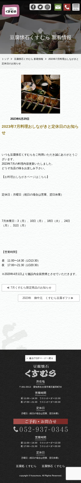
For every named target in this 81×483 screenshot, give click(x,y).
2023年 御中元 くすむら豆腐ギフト (46, 298)
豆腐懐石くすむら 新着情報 (28, 59)
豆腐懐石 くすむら (53, 466)
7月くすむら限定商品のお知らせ (31, 287)
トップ (5, 59)
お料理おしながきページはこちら (26, 176)
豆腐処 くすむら (26, 466)
